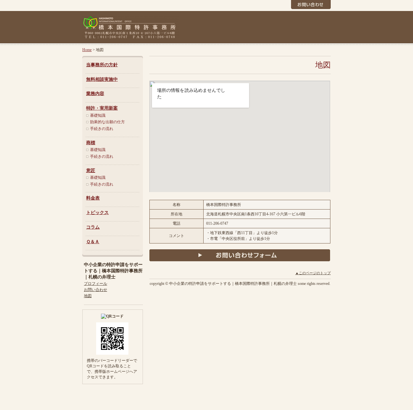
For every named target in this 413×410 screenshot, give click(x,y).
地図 (88, 296)
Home (87, 50)
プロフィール (95, 283)
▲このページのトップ (313, 273)
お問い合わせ (95, 289)
